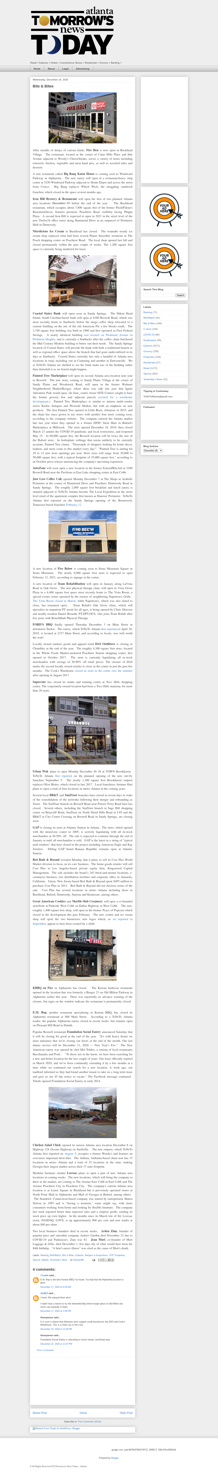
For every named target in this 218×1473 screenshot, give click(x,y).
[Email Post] (93, 1260)
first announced (110, 629)
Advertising (82, 68)
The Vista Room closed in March (54, 601)
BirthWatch (55, 1255)
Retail (146, 368)
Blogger (115, 1458)
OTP (111, 1255)
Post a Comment (45, 1350)
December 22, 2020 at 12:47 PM (56, 1344)
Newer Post (40, 1412)
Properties (120, 1255)
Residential (149, 362)
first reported (63, 776)
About (51, 68)
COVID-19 (148, 334)
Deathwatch (149, 340)
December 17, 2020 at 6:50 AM (55, 1287)
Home (37, 68)
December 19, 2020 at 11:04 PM (56, 1329)
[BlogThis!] (103, 1260)
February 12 (73, 504)
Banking (45, 1255)
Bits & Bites (68, 1255)
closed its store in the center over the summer (104, 670)
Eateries (79, 1255)
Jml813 (44, 1293)
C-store (147, 329)
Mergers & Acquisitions (96, 1255)
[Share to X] (106, 1260)
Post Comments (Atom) (89, 1421)
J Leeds (44, 1275)
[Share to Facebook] (109, 1260)
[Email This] (99, 1260)
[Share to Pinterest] (112, 1260)
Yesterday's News (58, 1260)
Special (36, 1260)
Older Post (126, 1412)
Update (44, 1260)
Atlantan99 (78, 1260)
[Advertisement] (82, 1381)
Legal (65, 68)
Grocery (147, 351)
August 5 (70, 1153)
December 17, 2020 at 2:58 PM (55, 1311)
